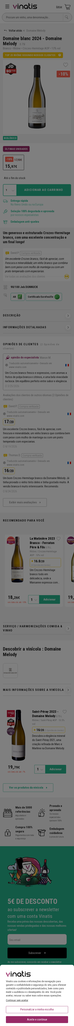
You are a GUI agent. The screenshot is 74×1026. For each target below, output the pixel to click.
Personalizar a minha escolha (37, 1009)
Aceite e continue (37, 1019)
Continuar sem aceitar (17, 1000)
